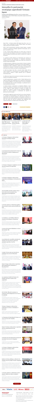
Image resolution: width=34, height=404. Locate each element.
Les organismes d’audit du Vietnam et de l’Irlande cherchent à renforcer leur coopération (10, 278)
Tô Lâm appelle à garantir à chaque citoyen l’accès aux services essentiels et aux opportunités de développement (10, 192)
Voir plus (5, 135)
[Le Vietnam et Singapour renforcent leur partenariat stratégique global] (27, 350)
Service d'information (24, 393)
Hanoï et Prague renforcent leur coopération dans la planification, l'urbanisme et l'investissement (11, 265)
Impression (8, 107)
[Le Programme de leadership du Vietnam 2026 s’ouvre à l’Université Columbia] (27, 320)
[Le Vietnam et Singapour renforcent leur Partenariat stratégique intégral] (27, 139)
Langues (17, 393)
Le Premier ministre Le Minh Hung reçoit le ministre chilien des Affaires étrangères (11, 373)
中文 (27, 0)
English (20, 0)
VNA (20, 393)
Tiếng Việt (17, 0)
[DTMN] (17, 389)
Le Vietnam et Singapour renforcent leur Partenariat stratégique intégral (10, 137)
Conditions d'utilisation (26, 392)
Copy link (11, 107)
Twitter (6, 107)
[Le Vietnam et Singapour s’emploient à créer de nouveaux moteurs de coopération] (27, 167)
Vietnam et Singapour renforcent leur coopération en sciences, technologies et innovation (10, 308)
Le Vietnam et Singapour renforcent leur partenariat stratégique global (10, 348)
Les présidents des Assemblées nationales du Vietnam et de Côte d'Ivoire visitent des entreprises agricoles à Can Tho (11, 241)
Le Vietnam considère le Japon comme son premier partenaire (16, 122)
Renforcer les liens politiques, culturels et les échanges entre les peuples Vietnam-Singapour (11, 359)
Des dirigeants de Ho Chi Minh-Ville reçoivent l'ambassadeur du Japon (7, 122)
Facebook (4, 107)
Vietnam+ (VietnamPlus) (8, 0)
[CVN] (11, 389)
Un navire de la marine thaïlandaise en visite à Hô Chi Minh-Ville (11, 229)
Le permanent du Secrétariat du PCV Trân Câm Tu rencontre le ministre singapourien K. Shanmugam (11, 152)
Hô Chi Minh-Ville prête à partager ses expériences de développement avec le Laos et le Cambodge (11, 293)
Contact (32, 393)
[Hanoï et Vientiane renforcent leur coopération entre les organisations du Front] (27, 329)
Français (22, 0)
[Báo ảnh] (23, 389)
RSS (30, 392)
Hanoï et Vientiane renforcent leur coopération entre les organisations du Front (11, 327)
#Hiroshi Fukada (15, 103)
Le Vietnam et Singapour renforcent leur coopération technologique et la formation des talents (11, 179)
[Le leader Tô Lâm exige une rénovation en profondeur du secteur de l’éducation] (27, 255)
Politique (3, 3)
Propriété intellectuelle (19, 392)
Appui (32, 392)
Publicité (29, 393)
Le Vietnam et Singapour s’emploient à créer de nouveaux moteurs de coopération (11, 165)
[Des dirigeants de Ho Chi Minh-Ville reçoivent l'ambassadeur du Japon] (7, 116)
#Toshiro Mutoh (6, 103)
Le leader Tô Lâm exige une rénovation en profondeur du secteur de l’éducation (10, 253)
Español (25, 0)
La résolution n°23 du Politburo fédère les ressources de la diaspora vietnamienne (10, 218)
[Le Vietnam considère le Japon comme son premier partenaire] (17, 116)
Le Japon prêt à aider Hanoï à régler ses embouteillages (26, 122)
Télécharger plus (17, 383)
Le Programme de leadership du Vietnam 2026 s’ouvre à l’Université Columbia (11, 318)
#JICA (10, 103)
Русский (29, 0)
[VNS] (5, 389)
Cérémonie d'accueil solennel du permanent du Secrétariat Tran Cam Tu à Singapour (11, 338)
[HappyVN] (28, 389)
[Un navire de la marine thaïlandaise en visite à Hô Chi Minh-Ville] (27, 231)
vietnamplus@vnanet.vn (21, 399)
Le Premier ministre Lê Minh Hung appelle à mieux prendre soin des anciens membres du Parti (11, 206)
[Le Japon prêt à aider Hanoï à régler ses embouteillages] (27, 116)
